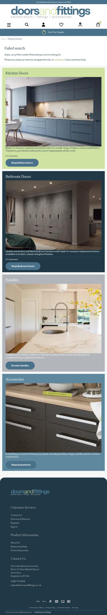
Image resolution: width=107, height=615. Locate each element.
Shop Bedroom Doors (23, 266)
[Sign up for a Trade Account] (80, 24)
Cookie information (63, 607)
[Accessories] (53, 418)
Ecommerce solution (12, 612)
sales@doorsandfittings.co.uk (26, 585)
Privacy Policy (50, 607)
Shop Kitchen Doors (22, 162)
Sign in (14, 526)
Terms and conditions (36, 607)
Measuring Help (19, 546)
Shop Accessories (21, 464)
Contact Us (16, 515)
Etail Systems (27, 612)
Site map (75, 607)
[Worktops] (53, 318)
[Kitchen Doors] (53, 111)
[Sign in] (43, 24)
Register (15, 522)
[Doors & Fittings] (53, 12)
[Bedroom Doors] (53, 215)
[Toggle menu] (9, 24)
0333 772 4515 (18, 581)
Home (3, 39)
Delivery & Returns (20, 519)
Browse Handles (20, 365)
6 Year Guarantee (20, 550)
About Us (15, 542)
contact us (59, 59)
